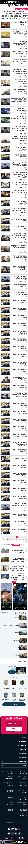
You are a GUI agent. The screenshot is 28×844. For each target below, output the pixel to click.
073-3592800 (9, 778)
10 (26, 539)
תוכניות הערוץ (22, 745)
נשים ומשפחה (22, 761)
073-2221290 (23, 804)
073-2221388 (23, 778)
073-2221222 (23, 773)
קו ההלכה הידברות (9, 788)
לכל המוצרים (14, 704)
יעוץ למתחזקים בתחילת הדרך (22, 782)
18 (7, 539)
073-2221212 (10, 773)
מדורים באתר (22, 741)
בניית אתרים (21, 838)
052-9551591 (23, 799)
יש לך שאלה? (4, 612)
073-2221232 (23, 785)
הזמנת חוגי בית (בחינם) (22, 802)
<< (26, 537)
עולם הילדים (23, 749)
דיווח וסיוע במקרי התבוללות (7, 795)
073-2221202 (23, 815)
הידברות (24, 738)
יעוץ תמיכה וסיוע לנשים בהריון (22, 796)
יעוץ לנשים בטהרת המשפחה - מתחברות (22, 789)
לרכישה (12, 672)
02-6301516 (24, 792)
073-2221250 (10, 810)
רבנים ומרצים (22, 757)
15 (14, 539)
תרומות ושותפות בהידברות (7, 771)
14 (16, 539)
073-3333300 (10, 790)
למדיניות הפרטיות (11, 731)
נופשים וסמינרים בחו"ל (22, 813)
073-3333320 (10, 785)
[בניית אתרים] (21, 837)
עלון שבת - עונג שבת (22, 776)
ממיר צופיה (24, 807)
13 (19, 539)
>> (26, 541)
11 (23, 539)
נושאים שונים (22, 753)
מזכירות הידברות (23, 771)
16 (12, 539)
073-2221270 (10, 804)
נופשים (11, 802)
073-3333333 (23, 810)
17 (9, 539)
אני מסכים (13, 731)
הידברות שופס (10, 807)
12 (21, 539)
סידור (24, 765)
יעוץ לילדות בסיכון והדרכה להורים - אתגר (7, 782)
